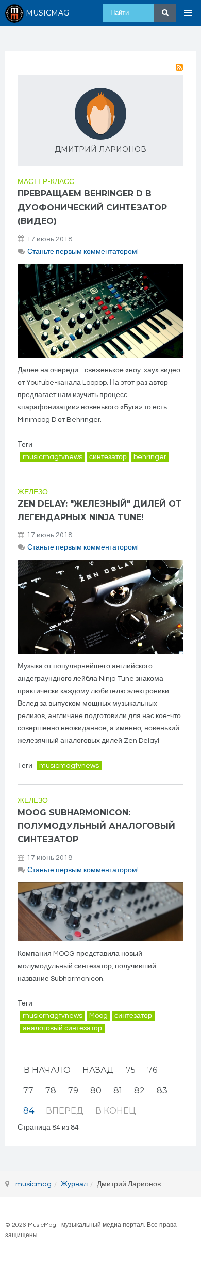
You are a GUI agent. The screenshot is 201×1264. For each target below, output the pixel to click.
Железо (33, 492)
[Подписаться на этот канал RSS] (179, 67)
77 (28, 1090)
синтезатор (108, 457)
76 (152, 1070)
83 (162, 1090)
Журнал (74, 1184)
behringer (149, 457)
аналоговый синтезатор (62, 1028)
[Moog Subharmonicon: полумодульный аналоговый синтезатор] (100, 912)
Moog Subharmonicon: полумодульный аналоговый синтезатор (96, 826)
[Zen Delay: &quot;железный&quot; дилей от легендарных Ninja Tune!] (100, 606)
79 (73, 1090)
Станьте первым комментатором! (83, 251)
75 (131, 1070)
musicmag (33, 1184)
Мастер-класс (46, 182)
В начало (47, 1070)
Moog (98, 1015)
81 (117, 1090)
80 (96, 1090)
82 (139, 1090)
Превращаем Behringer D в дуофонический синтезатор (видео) (92, 207)
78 (50, 1090)
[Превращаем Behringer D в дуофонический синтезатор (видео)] (100, 311)
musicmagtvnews (52, 457)
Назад (98, 1070)
